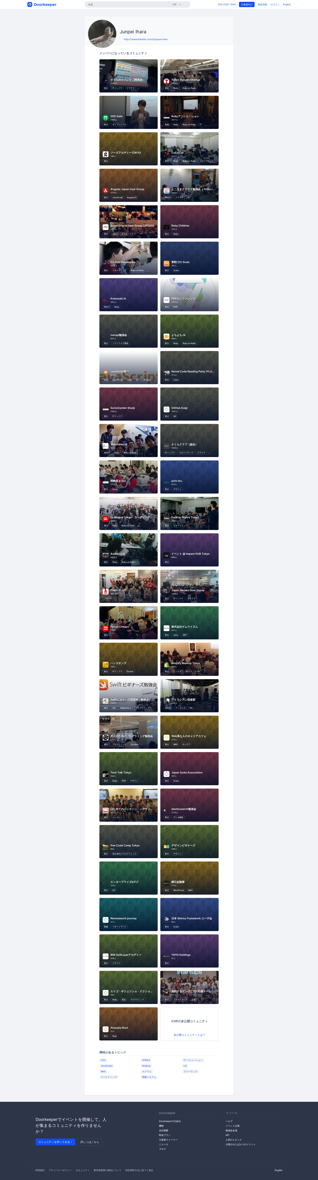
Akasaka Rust (119, 1027)
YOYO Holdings (181, 954)
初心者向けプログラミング (124, 854)
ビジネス (177, 671)
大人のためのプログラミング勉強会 (131, 736)
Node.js (147, 380)
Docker (130, 671)
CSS (103, 1060)
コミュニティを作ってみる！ (55, 1142)
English (287, 4)
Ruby (175, 88)
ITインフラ (117, 88)
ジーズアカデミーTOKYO (125, 152)
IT (201, 124)
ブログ (162, 1149)
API (227, 1135)
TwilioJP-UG (118, 590)
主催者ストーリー (168, 1139)
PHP (175, 307)
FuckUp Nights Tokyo (185, 517)
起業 (194, 999)
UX (185, 1065)
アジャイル (180, 708)
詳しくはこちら (89, 1142)
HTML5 (146, 1060)
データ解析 (178, 817)
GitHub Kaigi (179, 408)
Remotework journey (123, 918)
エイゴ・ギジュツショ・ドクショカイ (133, 991)
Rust (114, 1036)
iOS (114, 708)
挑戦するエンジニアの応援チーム (191, 991)
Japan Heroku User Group (187, 590)
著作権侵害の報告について (107, 1170)
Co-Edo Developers (122, 262)
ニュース (163, 1144)
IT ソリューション (193, 1060)
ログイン (275, 4)
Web (103, 1071)
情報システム (149, 1077)
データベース (127, 234)
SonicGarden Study (122, 408)
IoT (137, 380)
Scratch (134, 744)
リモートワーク (119, 926)
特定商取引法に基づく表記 (139, 1170)
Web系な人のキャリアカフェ (188, 736)
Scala (176, 270)
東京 (106, 88)
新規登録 (262, 4)
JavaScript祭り (119, 371)
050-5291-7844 (227, 4)
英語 (124, 999)
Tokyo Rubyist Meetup (185, 79)
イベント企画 (232, 1125)
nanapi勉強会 (118, 335)
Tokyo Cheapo (119, 626)
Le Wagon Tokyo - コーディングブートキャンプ (139, 517)
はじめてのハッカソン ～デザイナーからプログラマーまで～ (147, 809)
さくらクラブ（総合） (184, 444)
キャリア (186, 744)
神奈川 (168, 197)
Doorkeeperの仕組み (170, 1121)
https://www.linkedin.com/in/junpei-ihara (146, 39)
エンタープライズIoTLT (124, 882)
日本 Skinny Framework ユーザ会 (191, 918)
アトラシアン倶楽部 (183, 699)
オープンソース (119, 124)
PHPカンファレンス (183, 298)
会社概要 (163, 1130)
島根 (167, 124)
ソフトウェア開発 (120, 343)
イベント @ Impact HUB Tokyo (190, 553)
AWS (175, 744)
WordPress (178, 890)
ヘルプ (229, 1121)
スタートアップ (119, 270)
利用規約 (40, 1170)
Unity (129, 380)
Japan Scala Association (187, 772)
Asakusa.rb (117, 553)
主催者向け (247, 4)
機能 (161, 1125)
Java (114, 234)
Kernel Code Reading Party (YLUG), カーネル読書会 (203, 371)
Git (174, 416)
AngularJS (132, 197)
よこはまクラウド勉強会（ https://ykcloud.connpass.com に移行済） (214, 189)
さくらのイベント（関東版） (127, 79)
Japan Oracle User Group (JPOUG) (132, 225)
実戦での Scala (180, 262)
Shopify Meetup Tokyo (185, 663)
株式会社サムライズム (184, 626)
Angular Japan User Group (127, 189)
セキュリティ (83, 1170)
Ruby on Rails (189, 88)
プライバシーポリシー (60, 1170)
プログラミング (207, 161)
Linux (176, 380)
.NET (184, 635)
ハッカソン (117, 817)
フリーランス (190, 1071)
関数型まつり (118, 480)
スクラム (146, 1071)
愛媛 (106, 926)
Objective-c (125, 708)
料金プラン (165, 1135)
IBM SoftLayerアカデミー (126, 954)
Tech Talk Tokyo (120, 772)
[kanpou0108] (121, 39)
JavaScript (117, 197)
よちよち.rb (178, 335)
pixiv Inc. (177, 480)
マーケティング (109, 1077)
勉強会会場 (231, 1130)
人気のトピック (234, 1139)
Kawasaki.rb (118, 298)
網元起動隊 (178, 882)
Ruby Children (180, 225)
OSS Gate (116, 116)
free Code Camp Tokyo (125, 845)
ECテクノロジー (193, 671)
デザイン (177, 489)
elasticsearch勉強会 (183, 809)
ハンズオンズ (118, 663)
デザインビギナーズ (183, 845)
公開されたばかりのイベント (241, 1144)
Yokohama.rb (118, 444)
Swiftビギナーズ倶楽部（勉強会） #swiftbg (136, 699)
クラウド (130, 88)
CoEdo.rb (177, 152)
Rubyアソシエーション (185, 116)
